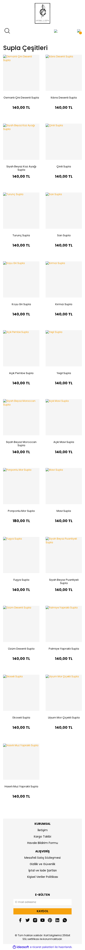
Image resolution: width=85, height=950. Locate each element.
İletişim (43, 830)
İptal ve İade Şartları (42, 870)
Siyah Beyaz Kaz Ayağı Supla (21, 168)
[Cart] (79, 31)
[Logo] (43, 13)
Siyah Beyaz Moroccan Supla (21, 443)
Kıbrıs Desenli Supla (64, 98)
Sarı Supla (64, 235)
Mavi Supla (64, 511)
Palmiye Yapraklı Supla (64, 649)
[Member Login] (55, 31)
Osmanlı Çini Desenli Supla (21, 98)
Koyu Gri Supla (21, 304)
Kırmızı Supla (63, 304)
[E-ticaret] (42, 947)
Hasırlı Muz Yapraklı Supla (21, 786)
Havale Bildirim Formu (42, 843)
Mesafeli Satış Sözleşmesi (42, 858)
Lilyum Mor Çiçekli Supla (64, 717)
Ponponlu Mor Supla (21, 511)
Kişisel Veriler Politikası (42, 877)
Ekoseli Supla (21, 717)
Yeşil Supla (64, 373)
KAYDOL (42, 911)
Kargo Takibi (42, 836)
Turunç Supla (21, 235)
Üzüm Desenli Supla (21, 649)
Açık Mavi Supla (63, 442)
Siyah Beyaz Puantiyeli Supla (64, 581)
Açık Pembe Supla (21, 373)
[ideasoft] (21, 947)
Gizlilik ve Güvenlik (42, 864)
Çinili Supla (64, 166)
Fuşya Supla (21, 580)
